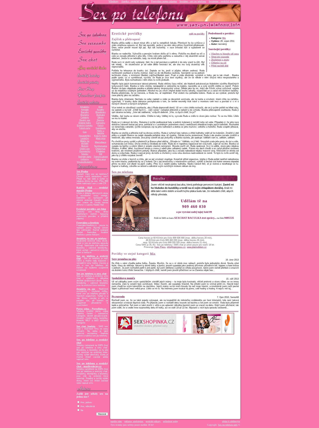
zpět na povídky (197, 34)
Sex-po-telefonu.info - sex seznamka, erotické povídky (132, 13)
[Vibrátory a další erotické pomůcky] (92, 89)
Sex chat (92, 60)
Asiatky (100, 109)
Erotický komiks (85, 125)
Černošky (100, 123)
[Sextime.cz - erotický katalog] (92, 75)
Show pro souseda (220, 57)
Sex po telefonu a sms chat (91, 274)
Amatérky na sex (85, 289)
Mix (224, 38)
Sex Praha (82, 171)
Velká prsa (101, 159)
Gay (85, 132)
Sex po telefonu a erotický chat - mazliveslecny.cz (92, 365)
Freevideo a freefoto (87, 222)
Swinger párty (84, 157)
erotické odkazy (153, 421)
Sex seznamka (92, 43)
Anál (100, 107)
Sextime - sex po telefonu (192, 1)
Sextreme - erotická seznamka (224, 1)
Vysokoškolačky (85, 162)
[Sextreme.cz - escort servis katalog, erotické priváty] (92, 82)
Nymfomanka (100, 146)
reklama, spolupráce (133, 421)
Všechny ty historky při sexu (225, 54)
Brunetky (84, 115)
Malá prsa (100, 138)
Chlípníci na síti (218, 63)
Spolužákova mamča (123, 278)
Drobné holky (84, 123)
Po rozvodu (118, 296)
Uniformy (84, 159)
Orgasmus (101, 149)
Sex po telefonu (92, 34)
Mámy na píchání (84, 142)
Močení (84, 146)
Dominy (100, 120)
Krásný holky (100, 136)
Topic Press (160, 247)
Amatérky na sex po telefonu (91, 238)
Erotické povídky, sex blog (91, 209)
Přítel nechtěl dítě (219, 66)
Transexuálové (101, 157)
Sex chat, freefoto (85, 326)
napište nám (116, 421)
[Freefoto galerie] (92, 102)
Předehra (100, 151)
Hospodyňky (85, 136)
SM (100, 154)
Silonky (84, 154)
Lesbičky (84, 138)
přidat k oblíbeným (231, 421)
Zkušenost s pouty (220, 60)
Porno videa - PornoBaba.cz (91, 309)
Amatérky (84, 107)
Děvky (101, 117)
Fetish (101, 125)
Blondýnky (101, 112)
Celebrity (85, 117)
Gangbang (101, 128)
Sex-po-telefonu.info (228, 425)
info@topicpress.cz (176, 247)
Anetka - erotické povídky (135, 1)
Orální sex (85, 149)
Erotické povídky (92, 51)
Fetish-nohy (84, 128)
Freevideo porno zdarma (164, 1)
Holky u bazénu (100, 132)
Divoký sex (84, 120)
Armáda (85, 109)
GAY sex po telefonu (92, 68)
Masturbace (100, 142)
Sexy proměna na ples (124, 259)
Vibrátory (113, 1)
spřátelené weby (170, 421)
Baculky (85, 112)
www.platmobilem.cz (197, 247)
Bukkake (100, 115)
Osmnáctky (84, 151)
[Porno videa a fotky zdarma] (92, 95)
